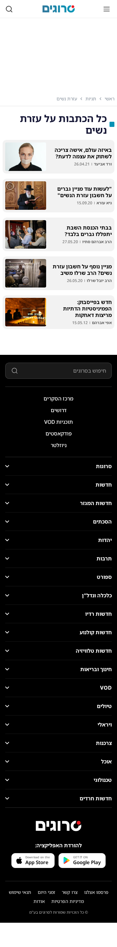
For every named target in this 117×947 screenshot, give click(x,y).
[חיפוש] (9, 9)
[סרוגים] (58, 826)
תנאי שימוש (20, 892)
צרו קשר (70, 892)
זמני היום (46, 892)
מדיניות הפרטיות (67, 901)
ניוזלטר (59, 445)
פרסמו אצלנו (96, 892)
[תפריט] (106, 9)
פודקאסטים (59, 433)
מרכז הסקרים (58, 398)
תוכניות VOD (58, 421)
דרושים (59, 410)
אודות (39, 901)
